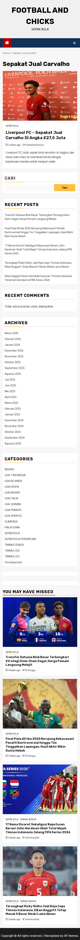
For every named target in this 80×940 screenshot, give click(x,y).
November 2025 (14, 356)
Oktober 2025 (13, 362)
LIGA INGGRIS (12, 492)
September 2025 (15, 368)
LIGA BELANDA (13, 480)
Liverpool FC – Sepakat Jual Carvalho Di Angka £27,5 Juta (35, 135)
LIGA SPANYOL (13, 515)
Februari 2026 (13, 338)
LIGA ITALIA (11, 498)
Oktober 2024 (13, 431)
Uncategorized (13, 562)
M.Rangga (30, 670)
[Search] (74, 43)
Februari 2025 (13, 408)
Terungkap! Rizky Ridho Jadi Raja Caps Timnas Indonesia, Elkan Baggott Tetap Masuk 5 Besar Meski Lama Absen (36, 910)
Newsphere (52, 936)
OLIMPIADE (11, 521)
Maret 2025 (11, 402)
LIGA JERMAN (13, 504)
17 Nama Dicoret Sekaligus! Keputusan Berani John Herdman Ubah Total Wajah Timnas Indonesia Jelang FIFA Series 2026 (38, 249)
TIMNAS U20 (12, 550)
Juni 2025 (10, 385)
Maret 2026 (11, 333)
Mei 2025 (10, 391)
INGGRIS (9, 469)
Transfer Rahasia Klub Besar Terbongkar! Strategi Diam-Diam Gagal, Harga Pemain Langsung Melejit (37, 661)
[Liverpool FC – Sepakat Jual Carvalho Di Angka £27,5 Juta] (40, 96)
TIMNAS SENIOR (14, 544)
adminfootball (32, 837)
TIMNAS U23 (12, 556)
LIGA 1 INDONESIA (15, 475)
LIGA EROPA (12, 486)
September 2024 (15, 437)
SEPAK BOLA (12, 126)
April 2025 (11, 397)
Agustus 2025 (13, 373)
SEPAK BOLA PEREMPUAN (20, 539)
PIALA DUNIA (12, 527)
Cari (10, 178)
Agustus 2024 (13, 443)
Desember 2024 (14, 420)
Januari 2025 (12, 414)
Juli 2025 (10, 379)
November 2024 (14, 426)
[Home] (7, 43)
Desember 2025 (14, 350)
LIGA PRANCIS (13, 509)
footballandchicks (34, 145)
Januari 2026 (12, 344)
